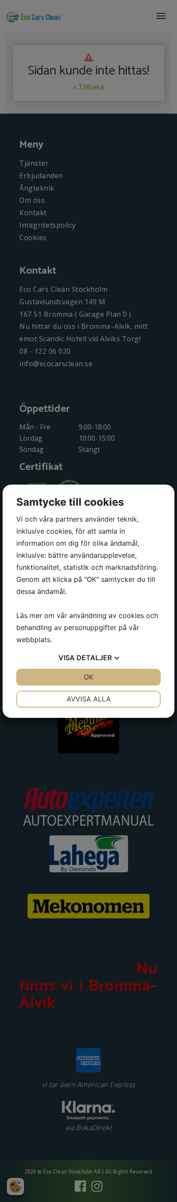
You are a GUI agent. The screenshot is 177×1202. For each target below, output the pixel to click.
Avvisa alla (89, 699)
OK (88, 677)
